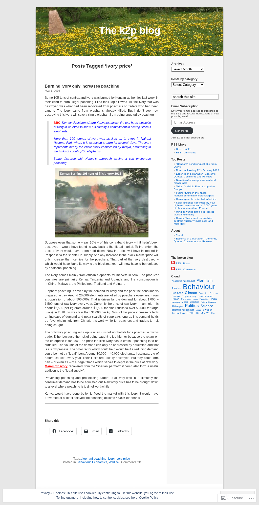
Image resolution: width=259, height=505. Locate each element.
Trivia (191, 313)
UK (197, 313)
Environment (205, 296)
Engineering (189, 296)
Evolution (204, 299)
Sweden (207, 309)
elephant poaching (93, 458)
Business (177, 292)
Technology (178, 313)
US (203, 312)
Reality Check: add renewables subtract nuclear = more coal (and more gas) (193, 221)
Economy (214, 293)
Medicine (194, 302)
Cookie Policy (148, 497)
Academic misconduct (183, 281)
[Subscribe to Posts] (173, 263)
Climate (191, 293)
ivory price (123, 458)
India (214, 298)
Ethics (175, 298)
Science (207, 306)
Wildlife (114, 462)
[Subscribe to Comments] (173, 269)
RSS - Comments (186, 152)
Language (176, 302)
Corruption (203, 293)
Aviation (176, 288)
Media (185, 302)
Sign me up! (182, 130)
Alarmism (205, 280)
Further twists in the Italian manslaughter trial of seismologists (194, 194)
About (179, 235)
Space (198, 310)
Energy (176, 296)
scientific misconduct (183, 310)
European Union (189, 299)
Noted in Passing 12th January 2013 (197, 170)
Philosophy (177, 306)
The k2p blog (129, 30)
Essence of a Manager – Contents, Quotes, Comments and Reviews (195, 240)
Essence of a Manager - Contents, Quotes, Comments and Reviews (195, 175)
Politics (192, 305)
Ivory (111, 458)
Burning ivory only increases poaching (82, 86)
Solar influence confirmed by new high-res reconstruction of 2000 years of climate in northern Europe (195, 205)
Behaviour (84, 462)
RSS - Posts (183, 149)
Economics (99, 462)
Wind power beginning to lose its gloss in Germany (194, 213)
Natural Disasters (208, 302)
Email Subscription (184, 106)
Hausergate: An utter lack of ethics (196, 199)
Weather (210, 313)
